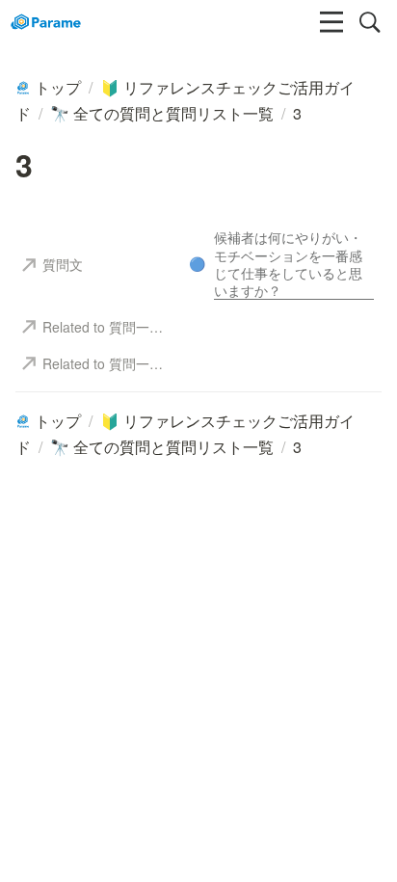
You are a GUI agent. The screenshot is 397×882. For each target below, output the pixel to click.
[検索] (370, 22)
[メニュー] (331, 22)
